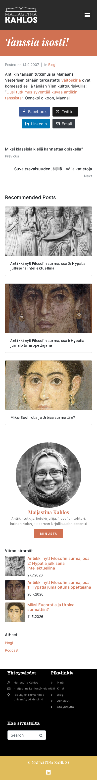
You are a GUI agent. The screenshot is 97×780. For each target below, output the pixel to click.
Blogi (52, 64)
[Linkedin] (48, 772)
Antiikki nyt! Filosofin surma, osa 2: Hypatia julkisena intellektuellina (58, 563)
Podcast (11, 650)
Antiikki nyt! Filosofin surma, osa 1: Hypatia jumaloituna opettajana (59, 585)
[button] (87, 15)
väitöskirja (71, 80)
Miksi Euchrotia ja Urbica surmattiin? (50, 607)
